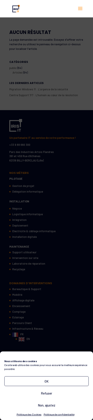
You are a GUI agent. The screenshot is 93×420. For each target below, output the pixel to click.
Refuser (46, 393)
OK (47, 381)
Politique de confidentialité (59, 414)
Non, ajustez (46, 405)
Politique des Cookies (29, 414)
